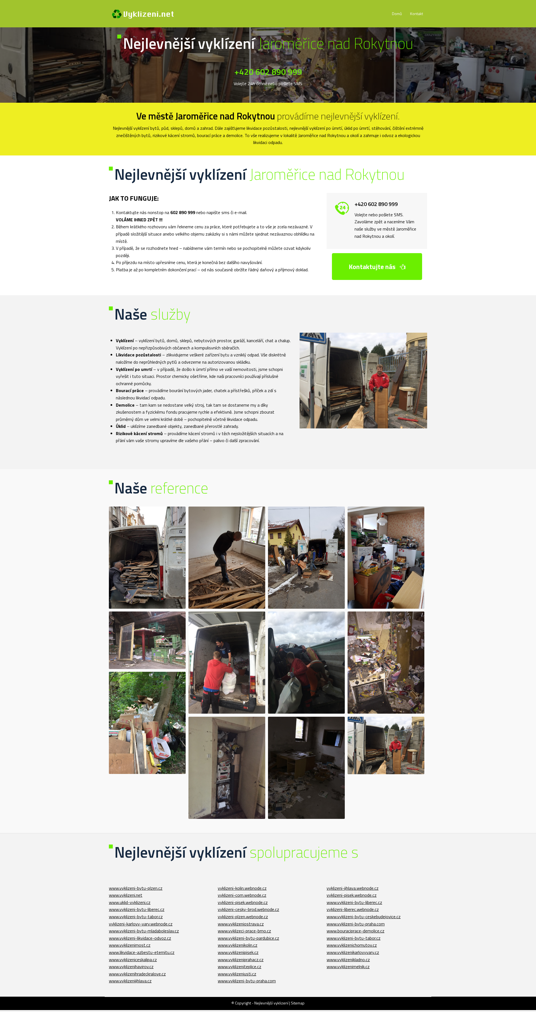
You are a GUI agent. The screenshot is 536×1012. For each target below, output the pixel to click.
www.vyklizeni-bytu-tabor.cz (136, 916)
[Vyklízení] (306, 662)
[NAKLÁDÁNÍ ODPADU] (147, 558)
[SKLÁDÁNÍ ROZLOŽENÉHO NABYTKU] (386, 745)
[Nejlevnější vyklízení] (144, 13)
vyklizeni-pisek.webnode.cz (243, 902)
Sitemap (298, 1003)
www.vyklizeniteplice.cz (239, 966)
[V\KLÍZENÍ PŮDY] (147, 640)
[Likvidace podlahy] (226, 558)
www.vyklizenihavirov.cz (131, 966)
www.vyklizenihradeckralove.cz (137, 973)
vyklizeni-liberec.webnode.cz (353, 909)
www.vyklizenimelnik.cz (348, 966)
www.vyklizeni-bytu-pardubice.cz (248, 938)
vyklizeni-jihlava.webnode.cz (353, 888)
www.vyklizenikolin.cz (237, 945)
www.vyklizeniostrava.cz (241, 923)
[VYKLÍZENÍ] (306, 662)
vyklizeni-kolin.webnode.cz (242, 888)
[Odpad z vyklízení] (147, 723)
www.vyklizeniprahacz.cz (241, 959)
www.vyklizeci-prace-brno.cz (244, 930)
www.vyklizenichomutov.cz (352, 945)
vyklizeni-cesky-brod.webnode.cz (248, 909)
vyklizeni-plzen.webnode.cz (243, 916)
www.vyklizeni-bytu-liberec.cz (136, 909)
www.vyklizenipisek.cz (238, 952)
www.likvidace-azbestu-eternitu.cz (141, 952)
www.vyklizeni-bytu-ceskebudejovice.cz (364, 916)
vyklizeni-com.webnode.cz (242, 895)
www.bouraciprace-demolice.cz (355, 930)
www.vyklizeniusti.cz (237, 973)
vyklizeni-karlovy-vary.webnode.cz (141, 923)
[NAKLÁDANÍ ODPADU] (226, 662)
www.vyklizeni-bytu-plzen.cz (135, 888)
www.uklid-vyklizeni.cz (129, 902)
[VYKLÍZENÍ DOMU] (226, 768)
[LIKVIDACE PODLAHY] (226, 558)
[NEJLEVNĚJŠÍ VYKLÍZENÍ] (306, 558)
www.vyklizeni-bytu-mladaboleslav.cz (144, 930)
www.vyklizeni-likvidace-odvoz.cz (140, 938)
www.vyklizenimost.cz (129, 945)
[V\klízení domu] (306, 768)
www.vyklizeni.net (125, 895)
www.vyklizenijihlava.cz (130, 980)
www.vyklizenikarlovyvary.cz (353, 952)
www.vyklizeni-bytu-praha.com (247, 980)
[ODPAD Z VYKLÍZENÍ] (147, 723)
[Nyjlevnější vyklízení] (386, 558)
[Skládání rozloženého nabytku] (386, 745)
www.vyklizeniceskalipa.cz (133, 959)
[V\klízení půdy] (147, 640)
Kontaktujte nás (373, 267)
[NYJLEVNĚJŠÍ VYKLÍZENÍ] (386, 558)
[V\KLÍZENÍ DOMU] (306, 768)
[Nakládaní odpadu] (226, 662)
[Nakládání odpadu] (147, 558)
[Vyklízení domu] (226, 768)
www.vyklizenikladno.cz (348, 959)
